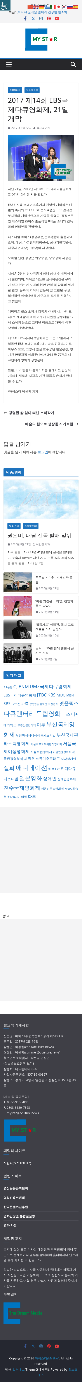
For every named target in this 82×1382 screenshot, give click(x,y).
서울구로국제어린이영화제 (46, 744)
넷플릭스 (69, 703)
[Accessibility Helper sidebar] (5, 5)
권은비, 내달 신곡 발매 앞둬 (39, 535)
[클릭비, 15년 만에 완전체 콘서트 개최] (17, 653)
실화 (9, 768)
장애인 (50, 778)
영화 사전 (10, 1225)
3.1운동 (7, 687)
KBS (51, 695)
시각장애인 (68, 759)
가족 (25, 703)
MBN (70, 695)
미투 (41, 725)
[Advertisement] (41, 850)
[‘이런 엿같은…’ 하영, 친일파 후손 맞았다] (17, 606)
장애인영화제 (67, 779)
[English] (36, 6)
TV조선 (15, 704)
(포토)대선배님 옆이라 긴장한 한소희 (42, 12)
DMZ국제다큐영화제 (51, 686)
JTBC (42, 695)
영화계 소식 (32, 90)
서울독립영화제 (41, 752)
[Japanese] (59, 6)
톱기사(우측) (30, 526)
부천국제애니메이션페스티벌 (36, 735)
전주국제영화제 (21, 787)
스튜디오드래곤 (47, 758)
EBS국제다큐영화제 (19, 695)
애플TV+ (54, 769)
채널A (68, 788)
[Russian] (70, 6)
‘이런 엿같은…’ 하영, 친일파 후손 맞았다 (54, 603)
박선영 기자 (43, 128)
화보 (32, 796)
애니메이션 (31, 767)
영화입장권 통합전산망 (19, 1216)
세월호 (29, 758)
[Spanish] (76, 6)
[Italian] (53, 6)
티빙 (24, 797)
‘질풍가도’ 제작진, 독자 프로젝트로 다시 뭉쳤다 (54, 626)
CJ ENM (21, 686)
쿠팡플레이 (13, 796)
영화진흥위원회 (14, 1197)
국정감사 (53, 704)
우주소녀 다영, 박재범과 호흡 (54, 579)
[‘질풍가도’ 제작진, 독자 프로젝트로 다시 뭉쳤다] (17, 630)
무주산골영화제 (26, 725)
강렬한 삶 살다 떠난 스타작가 (31, 412)
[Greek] (47, 6)
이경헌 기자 (43, 544)
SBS (6, 703)
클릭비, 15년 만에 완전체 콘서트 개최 (54, 650)
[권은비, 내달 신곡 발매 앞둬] (41, 499)
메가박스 (10, 725)
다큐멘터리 (15, 90)
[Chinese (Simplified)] (30, 6)
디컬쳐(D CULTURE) (17, 1163)
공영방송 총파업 (38, 704)
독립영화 (48, 713)
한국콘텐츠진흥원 (15, 1207)
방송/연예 (14, 526)
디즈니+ (69, 714)
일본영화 (30, 778)
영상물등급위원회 (15, 1188)
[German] (42, 6)
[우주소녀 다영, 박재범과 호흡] (17, 582)
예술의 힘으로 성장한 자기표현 (49, 423)
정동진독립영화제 (52, 788)
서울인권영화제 (62, 752)
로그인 (43, 451)
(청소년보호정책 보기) (18, 1063)
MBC (60, 695)
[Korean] (64, 6)
